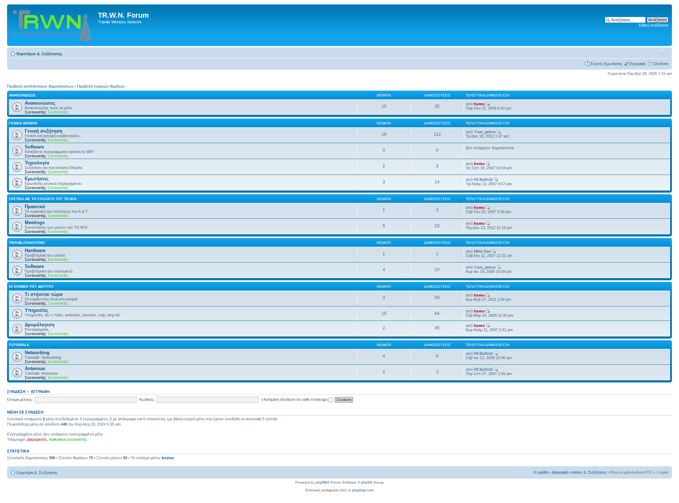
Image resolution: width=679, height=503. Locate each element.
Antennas (35, 368)
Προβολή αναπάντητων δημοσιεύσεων (40, 86)
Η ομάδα (541, 472)
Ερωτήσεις (37, 178)
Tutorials (19, 345)
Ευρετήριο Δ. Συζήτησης (39, 54)
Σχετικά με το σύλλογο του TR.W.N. (43, 199)
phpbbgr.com (362, 490)
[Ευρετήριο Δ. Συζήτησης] (53, 25)
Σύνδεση (660, 64)
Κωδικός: (147, 399)
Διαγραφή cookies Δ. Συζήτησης (579, 472)
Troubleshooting (27, 243)
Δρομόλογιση (39, 324)
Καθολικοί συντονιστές (68, 439)
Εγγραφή (637, 64)
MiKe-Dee (482, 251)
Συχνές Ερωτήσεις (606, 64)
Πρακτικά (35, 206)
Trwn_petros (485, 132)
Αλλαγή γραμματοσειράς (663, 52)
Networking (37, 352)
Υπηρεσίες (36, 310)
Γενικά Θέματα (23, 123)
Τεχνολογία (37, 162)
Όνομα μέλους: (20, 399)
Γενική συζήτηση (43, 131)
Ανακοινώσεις (22, 95)
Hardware (35, 250)
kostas (168, 458)
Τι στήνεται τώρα (44, 294)
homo (479, 104)
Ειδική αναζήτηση (653, 25)
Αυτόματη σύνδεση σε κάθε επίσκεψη (296, 399)
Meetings (35, 222)
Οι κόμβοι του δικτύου (31, 286)
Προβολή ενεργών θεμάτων (101, 86)
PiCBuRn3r (483, 179)
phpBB (321, 482)
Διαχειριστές (37, 439)
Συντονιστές (58, 112)
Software (34, 147)
